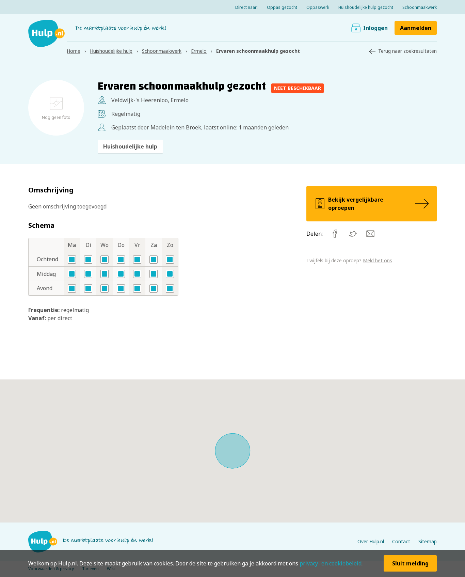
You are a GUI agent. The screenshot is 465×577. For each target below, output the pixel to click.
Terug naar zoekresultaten (407, 51)
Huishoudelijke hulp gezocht (365, 7)
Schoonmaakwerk (419, 7)
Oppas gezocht (282, 7)
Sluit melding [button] (410, 563)
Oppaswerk (317, 7)
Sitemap (427, 541)
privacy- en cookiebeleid (331, 563)
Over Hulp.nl (370, 541)
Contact (401, 541)
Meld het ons (377, 260)
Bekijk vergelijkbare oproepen (355, 204)
